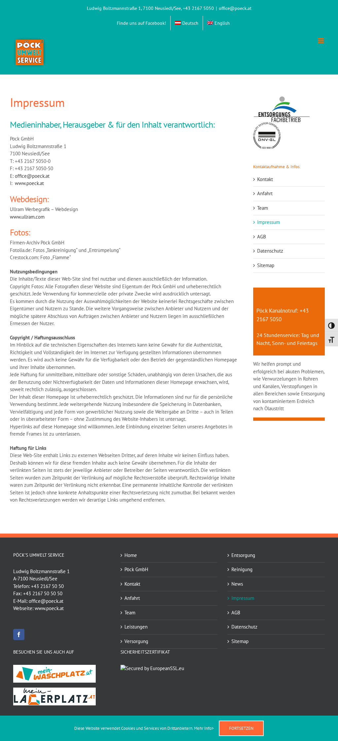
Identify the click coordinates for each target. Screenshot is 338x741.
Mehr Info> (204, 728)
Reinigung (242, 569)
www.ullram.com (27, 217)
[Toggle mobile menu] (321, 40)
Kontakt (265, 179)
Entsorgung (243, 555)
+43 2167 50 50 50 (42, 593)
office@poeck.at (235, 8)
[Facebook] (18, 634)
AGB (261, 236)
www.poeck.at (29, 183)
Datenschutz (270, 251)
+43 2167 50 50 (47, 586)
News (237, 584)
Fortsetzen (241, 728)
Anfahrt (265, 193)
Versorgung (136, 641)
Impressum (268, 222)
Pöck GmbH (136, 569)
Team (262, 208)
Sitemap (265, 265)
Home (130, 555)
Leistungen (136, 627)
